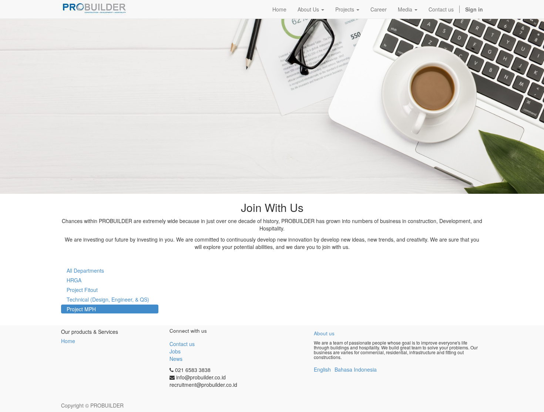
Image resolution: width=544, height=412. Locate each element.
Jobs (175, 351)
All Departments (85, 270)
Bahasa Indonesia (356, 369)
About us (324, 333)
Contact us (182, 344)
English (322, 369)
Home (68, 341)
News (175, 358)
